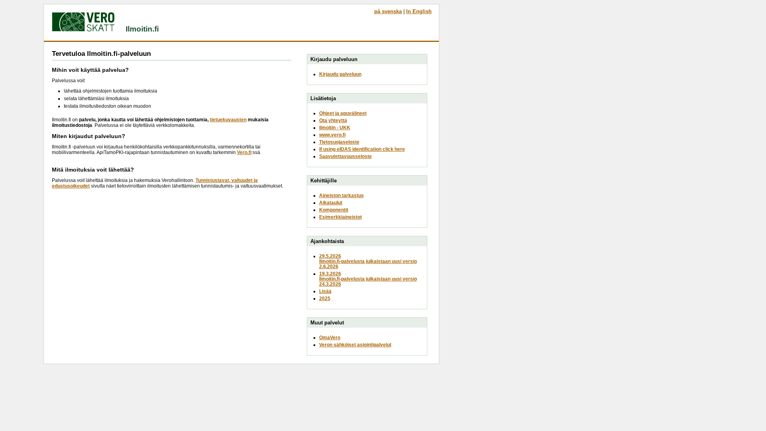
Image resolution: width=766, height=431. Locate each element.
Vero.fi (244, 152)
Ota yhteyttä (333, 120)
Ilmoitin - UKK (334, 127)
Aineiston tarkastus (341, 195)
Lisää (325, 291)
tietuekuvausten (228, 120)
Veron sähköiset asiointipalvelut (355, 344)
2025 (324, 298)
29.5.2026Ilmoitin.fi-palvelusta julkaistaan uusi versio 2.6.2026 (368, 261)
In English (419, 11)
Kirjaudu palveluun (340, 74)
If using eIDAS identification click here (362, 149)
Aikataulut (330, 202)
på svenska (388, 11)
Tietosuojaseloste (339, 141)
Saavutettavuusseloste (345, 156)
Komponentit (333, 209)
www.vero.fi (332, 134)
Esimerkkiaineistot (340, 216)
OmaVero (329, 337)
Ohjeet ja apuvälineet (343, 113)
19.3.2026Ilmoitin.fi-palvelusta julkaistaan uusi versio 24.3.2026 (368, 279)
